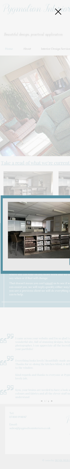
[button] (58, 11)
